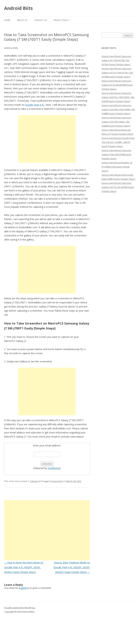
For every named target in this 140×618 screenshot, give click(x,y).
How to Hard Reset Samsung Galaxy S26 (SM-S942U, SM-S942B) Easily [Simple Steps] (116, 121)
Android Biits (18, 8)
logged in (24, 588)
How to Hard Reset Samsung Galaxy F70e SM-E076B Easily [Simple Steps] (116, 154)
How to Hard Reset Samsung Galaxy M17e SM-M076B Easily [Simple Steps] (117, 85)
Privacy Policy (61, 20)
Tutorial (34, 481)
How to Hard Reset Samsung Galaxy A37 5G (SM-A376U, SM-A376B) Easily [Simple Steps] (117, 72)
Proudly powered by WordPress (19, 607)
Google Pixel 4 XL (34, 104)
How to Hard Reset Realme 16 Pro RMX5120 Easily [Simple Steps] (117, 166)
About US (22, 20)
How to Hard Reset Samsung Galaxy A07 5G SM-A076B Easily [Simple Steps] (118, 187)
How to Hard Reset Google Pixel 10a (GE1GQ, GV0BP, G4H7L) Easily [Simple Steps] (118, 142)
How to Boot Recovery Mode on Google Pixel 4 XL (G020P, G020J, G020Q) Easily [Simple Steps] (23, 567)
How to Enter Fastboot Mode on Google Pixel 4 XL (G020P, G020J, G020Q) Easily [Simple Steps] (71, 567)
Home (7, 20)
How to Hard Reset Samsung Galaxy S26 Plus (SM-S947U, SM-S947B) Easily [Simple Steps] (118, 97)
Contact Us (40, 20)
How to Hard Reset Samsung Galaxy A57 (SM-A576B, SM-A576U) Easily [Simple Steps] (116, 60)
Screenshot (56, 481)
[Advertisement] (47, 139)
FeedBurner (54, 468)
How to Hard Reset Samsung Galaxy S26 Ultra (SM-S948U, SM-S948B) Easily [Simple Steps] (118, 109)
